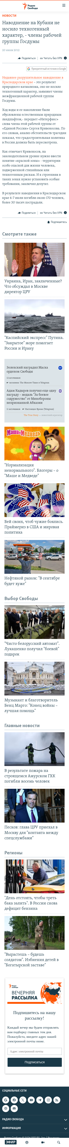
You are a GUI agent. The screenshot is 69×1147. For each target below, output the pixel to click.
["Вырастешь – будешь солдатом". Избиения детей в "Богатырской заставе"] (34, 933)
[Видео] (42, 1142)
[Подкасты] (5, 1108)
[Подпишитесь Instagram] (48, 1100)
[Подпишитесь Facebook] (14, 1100)
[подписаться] (14, 1108)
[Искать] (58, 1142)
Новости (9, 16)
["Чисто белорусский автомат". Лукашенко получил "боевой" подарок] (34, 622)
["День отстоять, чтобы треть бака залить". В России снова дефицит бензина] (34, 876)
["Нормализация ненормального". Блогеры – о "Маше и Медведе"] (34, 443)
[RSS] (56, 1100)
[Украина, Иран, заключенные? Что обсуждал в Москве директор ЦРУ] (34, 260)
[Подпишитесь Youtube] (31, 1100)
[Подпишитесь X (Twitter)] (22, 1100)
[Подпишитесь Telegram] (39, 1100)
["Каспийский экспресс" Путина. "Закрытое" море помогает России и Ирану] (34, 316)
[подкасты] (26, 1142)
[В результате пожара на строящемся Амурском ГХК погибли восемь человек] (34, 749)
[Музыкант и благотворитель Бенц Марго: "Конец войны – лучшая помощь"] (34, 679)
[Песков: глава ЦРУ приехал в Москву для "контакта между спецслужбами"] (34, 806)
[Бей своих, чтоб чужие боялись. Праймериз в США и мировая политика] (34, 500)
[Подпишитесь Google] (5, 1100)
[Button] (27, 58)
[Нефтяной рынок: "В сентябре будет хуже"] (34, 557)
